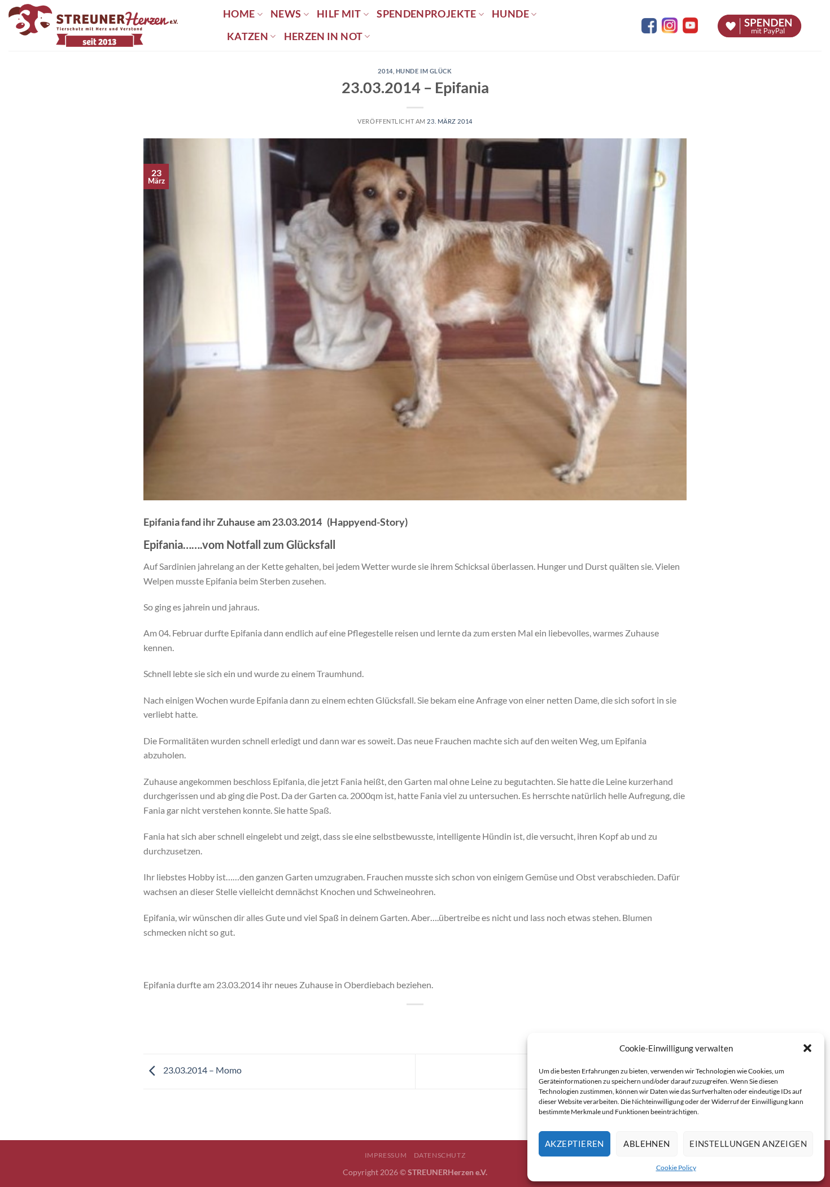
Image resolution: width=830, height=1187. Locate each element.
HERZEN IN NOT (323, 36)
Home (239, 14)
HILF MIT (339, 14)
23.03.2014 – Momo (201, 1070)
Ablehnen (646, 1143)
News (285, 14)
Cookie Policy (676, 1167)
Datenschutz (440, 1155)
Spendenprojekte (426, 14)
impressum (386, 1155)
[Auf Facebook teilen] (405, 1023)
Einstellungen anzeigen (748, 1143)
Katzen (247, 36)
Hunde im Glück (424, 71)
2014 (385, 71)
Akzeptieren (574, 1143)
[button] (807, 1048)
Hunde (510, 14)
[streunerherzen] (107, 25)
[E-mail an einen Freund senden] (425, 1023)
